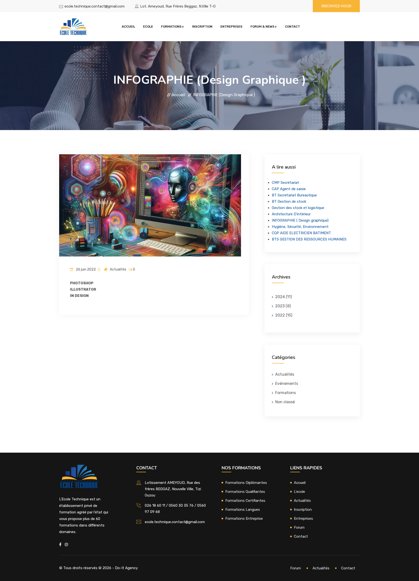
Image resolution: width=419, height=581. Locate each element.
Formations (171, 26)
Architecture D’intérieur (291, 214)
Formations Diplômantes (246, 482)
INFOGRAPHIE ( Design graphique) (300, 220)
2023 (280, 306)
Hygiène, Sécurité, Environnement (300, 227)
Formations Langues (242, 509)
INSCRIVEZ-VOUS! (336, 6)
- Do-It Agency (125, 568)
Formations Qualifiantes (245, 491)
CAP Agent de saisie (289, 189)
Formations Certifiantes (245, 500)
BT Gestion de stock (289, 201)
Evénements (286, 383)
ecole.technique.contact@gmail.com (94, 6)
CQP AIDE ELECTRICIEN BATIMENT (301, 233)
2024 (280, 296)
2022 (280, 315)
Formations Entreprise (244, 518)
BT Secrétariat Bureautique (294, 195)
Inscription (202, 26)
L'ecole (299, 491)
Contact (292, 26)
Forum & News (262, 26)
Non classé (285, 402)
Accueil (128, 26)
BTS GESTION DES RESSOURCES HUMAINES (309, 239)
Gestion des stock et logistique (298, 208)
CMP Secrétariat (285, 182)
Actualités (284, 374)
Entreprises (231, 26)
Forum (299, 527)
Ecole (148, 26)
